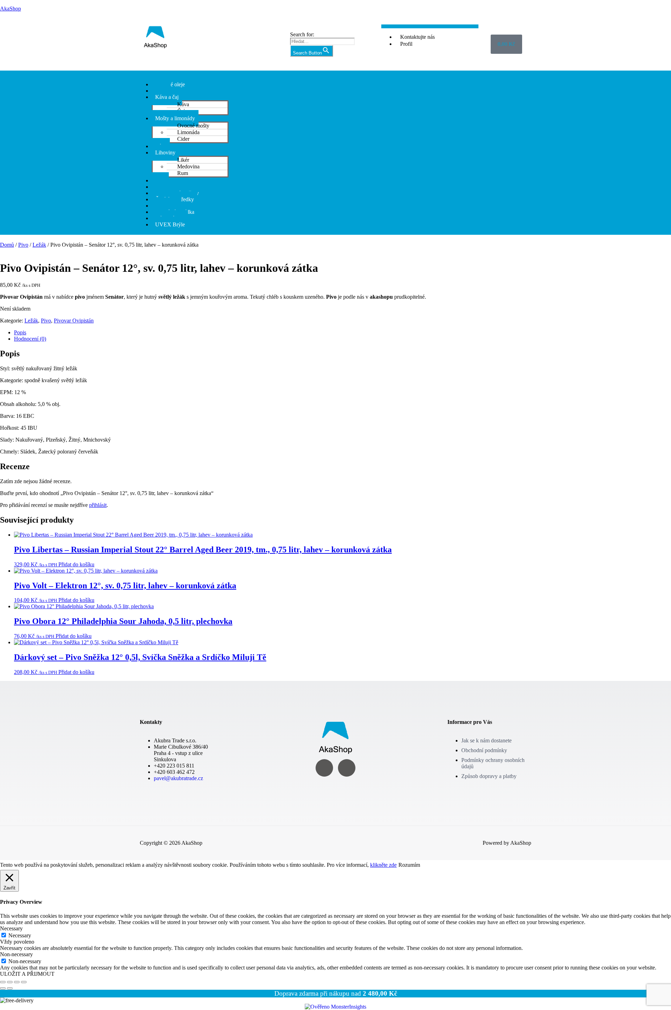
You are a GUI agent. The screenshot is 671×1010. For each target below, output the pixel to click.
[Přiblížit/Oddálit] (3, 982)
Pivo (23, 245)
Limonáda (188, 132)
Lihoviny (165, 152)
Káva (183, 104)
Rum (182, 173)
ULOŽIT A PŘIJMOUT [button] (27, 974)
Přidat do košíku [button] (76, 564)
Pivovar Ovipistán (74, 321)
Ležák (39, 245)
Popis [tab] (20, 332)
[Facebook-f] (346, 768)
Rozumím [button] (409, 865)
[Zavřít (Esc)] (24, 982)
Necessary (19, 935)
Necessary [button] (11, 928)
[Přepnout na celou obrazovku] (10, 982)
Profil (406, 44)
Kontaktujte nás (417, 37)
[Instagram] (324, 768)
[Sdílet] (17, 982)
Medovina (188, 166)
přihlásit (98, 505)
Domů (7, 245)
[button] (335, 74)
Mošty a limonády (175, 118)
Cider (183, 139)
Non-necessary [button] (16, 954)
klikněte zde (383, 865)
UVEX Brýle (170, 224)
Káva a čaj (167, 97)
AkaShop (10, 9)
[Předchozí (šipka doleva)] (3, 988)
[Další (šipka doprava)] (10, 988)
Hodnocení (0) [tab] (30, 339)
